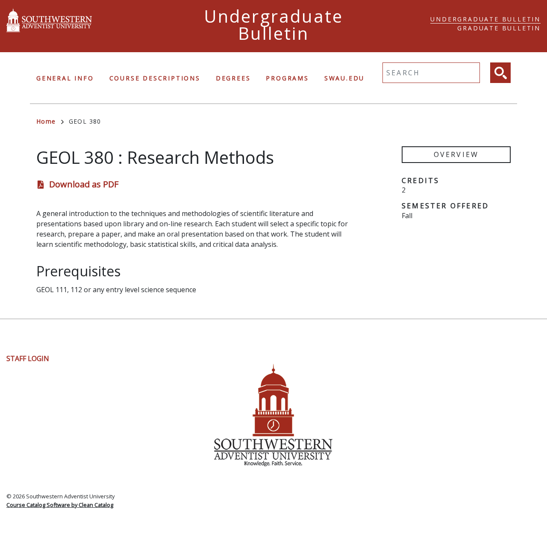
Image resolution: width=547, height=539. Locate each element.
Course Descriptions (154, 78)
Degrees (233, 78)
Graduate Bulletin (499, 28)
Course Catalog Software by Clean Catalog (59, 505)
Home (46, 121)
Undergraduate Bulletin (485, 19)
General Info (65, 78)
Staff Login (27, 358)
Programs (287, 78)
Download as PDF (83, 184)
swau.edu (344, 78)
